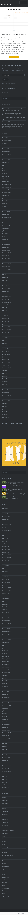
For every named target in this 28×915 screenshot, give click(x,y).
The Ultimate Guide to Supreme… (15, 483)
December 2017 (6, 359)
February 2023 (6, 211)
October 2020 (6, 266)
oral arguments (6, 871)
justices (4, 863)
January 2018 (5, 357)
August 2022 (5, 228)
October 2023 (5, 189)
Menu (23, 2)
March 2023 (5, 209)
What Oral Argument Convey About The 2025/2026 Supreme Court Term (12, 109)
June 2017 (4, 376)
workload (4, 899)
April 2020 (5, 283)
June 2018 (4, 343)
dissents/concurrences (8, 849)
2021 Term (5, 817)
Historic (4, 858)
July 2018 (4, 340)
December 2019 (6, 294)
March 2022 (5, 242)
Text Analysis (5, 888)
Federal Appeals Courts (8, 855)
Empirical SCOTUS (6, 5)
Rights (4, 885)
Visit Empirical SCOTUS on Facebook (12, 423)
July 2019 (4, 307)
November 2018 (6, 329)
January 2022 (5, 247)
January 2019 (5, 324)
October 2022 (5, 222)
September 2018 (6, 335)
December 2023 (6, 184)
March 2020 (5, 285)
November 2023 (6, 187)
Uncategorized (6, 891)
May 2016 (4, 411)
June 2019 (4, 310)
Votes (3, 893)
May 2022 (4, 236)
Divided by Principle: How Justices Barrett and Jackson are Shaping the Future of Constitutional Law (13, 126)
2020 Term (5, 814)
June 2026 (5, 137)
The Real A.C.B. (6, 121)
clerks (3, 844)
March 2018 (5, 351)
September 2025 (6, 140)
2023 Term (5, 822)
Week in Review (6, 896)
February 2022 (6, 244)
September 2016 (6, 400)
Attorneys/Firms (6, 833)
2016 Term (5, 803)
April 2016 (5, 414)
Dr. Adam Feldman (11, 482)
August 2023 (5, 195)
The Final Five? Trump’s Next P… (14, 497)
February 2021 (6, 258)
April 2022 (5, 239)
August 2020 (5, 272)
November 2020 (6, 263)
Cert (3, 838)
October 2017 (5, 365)
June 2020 (5, 277)
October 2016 (5, 398)
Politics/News (5, 877)
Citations (4, 841)
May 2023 (4, 203)
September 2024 (6, 159)
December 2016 (6, 392)
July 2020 (4, 274)
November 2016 (6, 395)
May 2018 (4, 346)
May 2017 (4, 378)
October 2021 (5, 255)
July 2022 (4, 231)
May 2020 (5, 280)
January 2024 (5, 181)
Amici (3, 828)
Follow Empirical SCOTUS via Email (12, 65)
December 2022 (6, 217)
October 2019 (5, 299)
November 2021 (6, 253)
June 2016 (4, 409)
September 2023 (6, 192)
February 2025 (6, 146)
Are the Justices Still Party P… (14, 490)
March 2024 (5, 176)
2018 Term (5, 808)
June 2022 (5, 233)
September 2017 (6, 368)
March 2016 (5, 417)
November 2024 (6, 154)
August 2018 (5, 337)
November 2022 (6, 220)
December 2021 (6, 250)
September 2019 (6, 302)
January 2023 (5, 214)
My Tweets (5, 92)
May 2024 (4, 170)
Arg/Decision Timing (7, 830)
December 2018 (6, 326)
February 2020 (6, 288)
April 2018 (5, 348)
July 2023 (4, 198)
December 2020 (6, 261)
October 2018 (5, 332)
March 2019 (5, 318)
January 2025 (5, 148)
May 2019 (4, 313)
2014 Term (5, 797)
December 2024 (6, 151)
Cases (3, 836)
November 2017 (6, 362)
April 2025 (5, 143)
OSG (3, 874)
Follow (5, 79)
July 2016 (4, 406)
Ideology (4, 860)
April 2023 (5, 206)
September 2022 (6, 225)
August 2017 (5, 370)
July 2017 (4, 373)
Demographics (6, 847)
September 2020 (6, 269)
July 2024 (4, 165)
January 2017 (5, 389)
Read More (14, 57)
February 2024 (6, 179)
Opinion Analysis (6, 869)
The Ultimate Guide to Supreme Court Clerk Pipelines (13, 118)
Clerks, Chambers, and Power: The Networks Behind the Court (11, 114)
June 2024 (5, 168)
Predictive (5, 880)
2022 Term (5, 819)
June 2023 (5, 200)
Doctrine (4, 852)
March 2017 (5, 384)
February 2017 (6, 387)
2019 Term (5, 811)
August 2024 (5, 162)
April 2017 (5, 381)
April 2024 (5, 173)
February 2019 (6, 321)
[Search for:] (14, 98)
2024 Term (5, 825)
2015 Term (5, 800)
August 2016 (5, 403)
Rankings (4, 882)
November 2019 (6, 296)
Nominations (5, 866)
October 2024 (5, 157)
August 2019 (5, 305)
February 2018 (6, 354)
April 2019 (5, 316)
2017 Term (5, 806)
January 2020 (5, 291)
